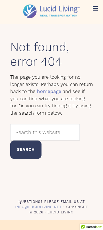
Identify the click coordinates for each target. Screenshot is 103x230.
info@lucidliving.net (38, 207)
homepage (49, 91)
